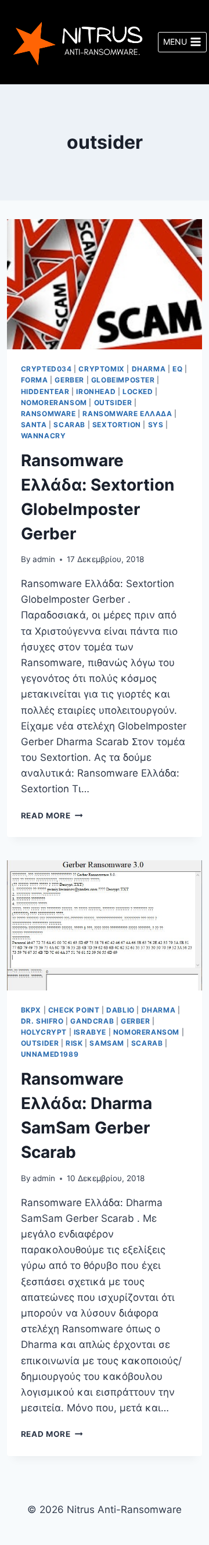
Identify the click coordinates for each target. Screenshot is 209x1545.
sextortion (116, 424)
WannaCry (43, 435)
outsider (113, 402)
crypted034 (46, 368)
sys (156, 424)
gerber (69, 379)
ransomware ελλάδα (127, 413)
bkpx (31, 1010)
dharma (149, 368)
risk (74, 1043)
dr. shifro (42, 1021)
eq (177, 368)
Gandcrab (92, 1021)
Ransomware (48, 413)
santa (34, 424)
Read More (52, 815)
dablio (120, 1010)
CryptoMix (101, 368)
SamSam (106, 1043)
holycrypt (44, 1032)
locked (137, 391)
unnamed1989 (50, 1054)
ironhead (96, 391)
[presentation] (105, 284)
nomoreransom (54, 402)
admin (44, 559)
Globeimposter (123, 379)
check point (74, 1010)
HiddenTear (45, 391)
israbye (90, 1032)
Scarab (69, 424)
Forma (34, 379)
